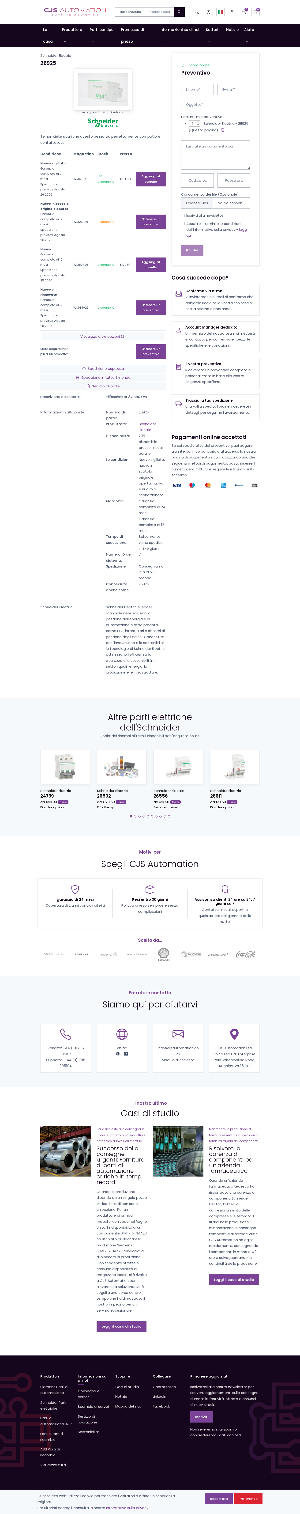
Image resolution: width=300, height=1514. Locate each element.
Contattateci (164, 1386)
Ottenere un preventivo (151, 222)
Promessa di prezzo (132, 35)
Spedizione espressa (106, 368)
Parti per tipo (101, 29)
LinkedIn (159, 1396)
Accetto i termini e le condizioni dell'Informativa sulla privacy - (217, 229)
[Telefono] (197, 12)
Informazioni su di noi (179, 29)
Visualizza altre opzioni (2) (103, 336)
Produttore (72, 29)
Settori (212, 29)
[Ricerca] (179, 12)
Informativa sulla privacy (127, 1507)
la (91, 1507)
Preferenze (248, 1498)
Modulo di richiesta (178, 1059)
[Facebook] (118, 1054)
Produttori (49, 1376)
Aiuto (249, 29)
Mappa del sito (128, 1406)
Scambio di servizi (93, 1406)
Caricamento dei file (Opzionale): (210, 194)
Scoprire (122, 1376)
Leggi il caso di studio (121, 1326)
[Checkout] (255, 12)
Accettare (219, 1498)
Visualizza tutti (53, 1464)
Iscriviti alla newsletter (205, 215)
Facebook (161, 1406)
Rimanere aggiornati (209, 1376)
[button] (220, 12)
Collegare (162, 1376)
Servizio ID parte (106, 386)
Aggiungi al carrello (151, 179)
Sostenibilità (88, 1431)
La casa (48, 35)
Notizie (232, 29)
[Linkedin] (126, 1054)
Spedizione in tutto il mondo (106, 377)
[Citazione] (244, 12)
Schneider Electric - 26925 (226, 123)
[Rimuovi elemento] (222, 130)
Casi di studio (127, 1386)
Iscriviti (201, 1416)
